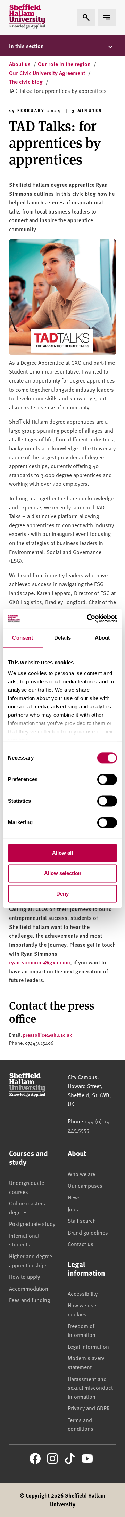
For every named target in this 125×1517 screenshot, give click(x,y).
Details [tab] (62, 638)
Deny (62, 894)
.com (64, 962)
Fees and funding (29, 1299)
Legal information (88, 1346)
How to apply (24, 1276)
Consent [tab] (22, 638)
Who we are (81, 1174)
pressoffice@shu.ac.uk (47, 1034)
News (74, 1197)
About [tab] (102, 638)
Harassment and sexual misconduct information (90, 1387)
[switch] (107, 779)
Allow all (62, 853)
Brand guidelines (88, 1232)
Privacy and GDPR (89, 1408)
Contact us (80, 1243)
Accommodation (28, 1288)
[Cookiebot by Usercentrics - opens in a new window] (88, 618)
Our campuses (85, 1185)
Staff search (82, 1220)
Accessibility (83, 1293)
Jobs (73, 1209)
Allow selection (62, 873)
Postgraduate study (32, 1223)
